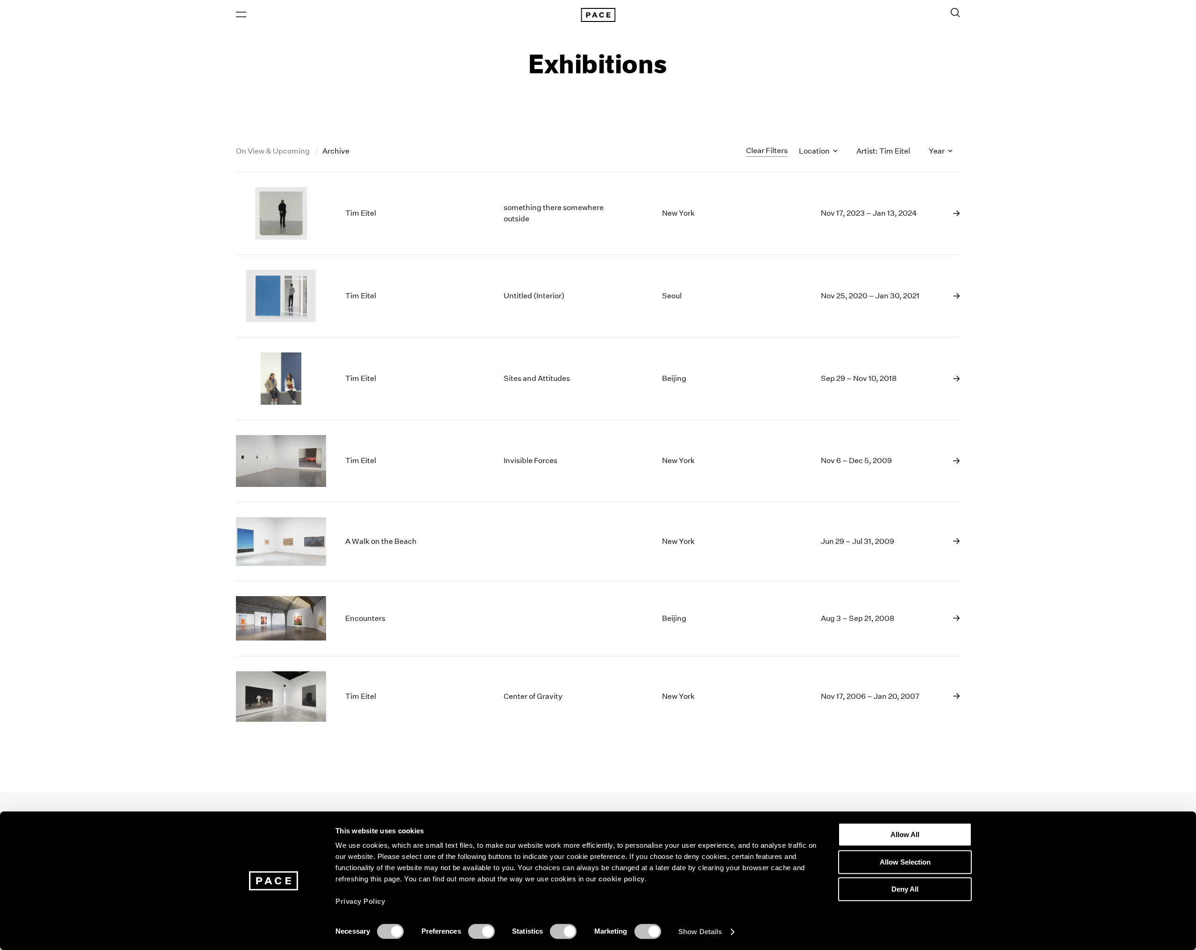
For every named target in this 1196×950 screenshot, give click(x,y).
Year (937, 151)
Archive (335, 151)
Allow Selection (905, 862)
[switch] (481, 931)
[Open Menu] (241, 14)
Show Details (700, 932)
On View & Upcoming (273, 151)
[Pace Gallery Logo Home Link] (598, 15)
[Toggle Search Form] (955, 12)
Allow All (904, 834)
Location (815, 151)
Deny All (904, 889)
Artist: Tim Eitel (883, 151)
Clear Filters (767, 150)
